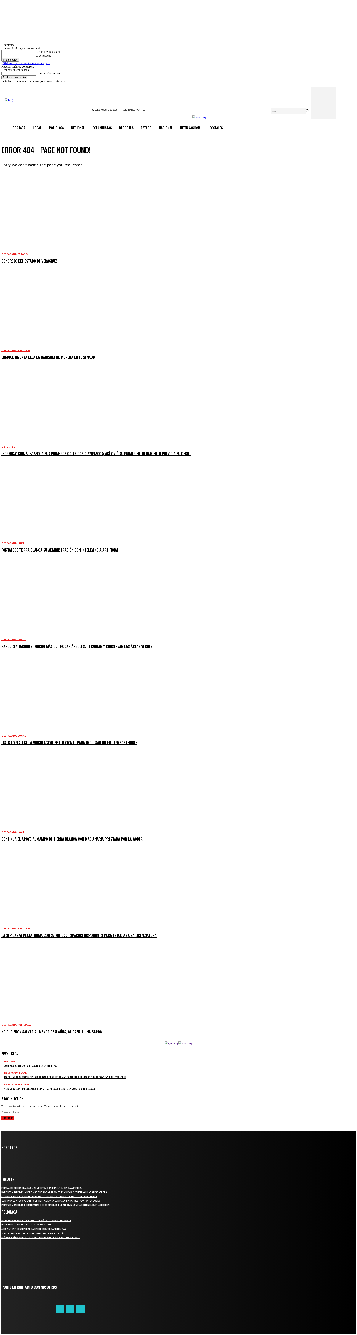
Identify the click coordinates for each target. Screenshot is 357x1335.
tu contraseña (43, 55)
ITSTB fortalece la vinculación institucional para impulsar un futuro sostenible (49, 1196)
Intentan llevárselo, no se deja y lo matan (26, 1225)
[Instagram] (80, 1309)
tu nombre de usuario (48, 51)
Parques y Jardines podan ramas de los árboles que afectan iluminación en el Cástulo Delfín (55, 1205)
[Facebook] (60, 1309)
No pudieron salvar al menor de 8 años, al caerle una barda (36, 1220)
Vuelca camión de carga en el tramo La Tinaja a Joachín (32, 1233)
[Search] (307, 111)
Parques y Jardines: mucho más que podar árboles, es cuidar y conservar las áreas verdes (54, 1192)
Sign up (8, 1117)
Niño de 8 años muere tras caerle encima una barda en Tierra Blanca (40, 1237)
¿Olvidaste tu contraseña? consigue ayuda (25, 63)
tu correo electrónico (48, 73)
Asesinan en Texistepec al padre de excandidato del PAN (33, 1229)
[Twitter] (70, 1309)
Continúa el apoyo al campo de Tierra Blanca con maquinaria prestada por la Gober (50, 1201)
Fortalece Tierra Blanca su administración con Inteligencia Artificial (41, 1188)
